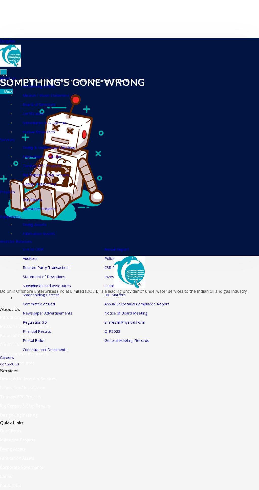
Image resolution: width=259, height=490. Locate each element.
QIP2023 (112, 331)
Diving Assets (35, 224)
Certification (33, 113)
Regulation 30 (35, 322)
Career (6, 476)
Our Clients (32, 199)
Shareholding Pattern (41, 294)
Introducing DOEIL (39, 86)
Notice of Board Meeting (125, 313)
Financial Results (37, 331)
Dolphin (7, 41)
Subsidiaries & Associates (45, 122)
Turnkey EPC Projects (42, 165)
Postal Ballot (34, 340)
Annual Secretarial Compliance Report (136, 303)
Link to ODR (33, 249)
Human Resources (39, 131)
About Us (8, 78)
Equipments (10, 216)
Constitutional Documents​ (45, 349)
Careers (7, 357)
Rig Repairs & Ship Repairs (46, 174)
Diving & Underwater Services (49, 147)
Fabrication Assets (39, 233)
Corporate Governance (22, 467)
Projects (7, 191)
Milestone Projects (39, 208)
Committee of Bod (39, 303)
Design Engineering (39, 183)
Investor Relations (16, 241)
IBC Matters (115, 294)
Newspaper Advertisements (47, 313)
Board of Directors (39, 104)
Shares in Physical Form (124, 322)
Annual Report (116, 249)
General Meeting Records (126, 340)
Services (7, 139)
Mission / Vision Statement (46, 95)
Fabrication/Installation (42, 156)
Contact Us (10, 485)
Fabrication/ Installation (22, 387)
